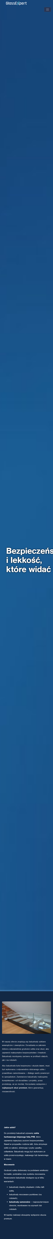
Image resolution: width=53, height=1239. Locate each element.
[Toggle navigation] (47, 9)
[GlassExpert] (22, 7)
